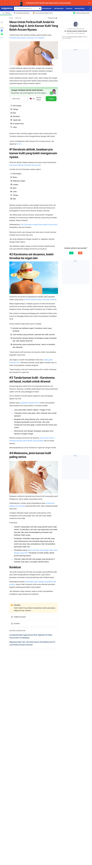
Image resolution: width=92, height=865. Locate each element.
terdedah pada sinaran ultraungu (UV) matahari (26, 38)
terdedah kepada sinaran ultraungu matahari (40, 299)
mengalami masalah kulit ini (30, 403)
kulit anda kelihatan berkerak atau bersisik (25, 165)
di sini (19, 144)
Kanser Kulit (18, 18)
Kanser (11, 18)
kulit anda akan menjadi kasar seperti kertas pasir (38, 224)
